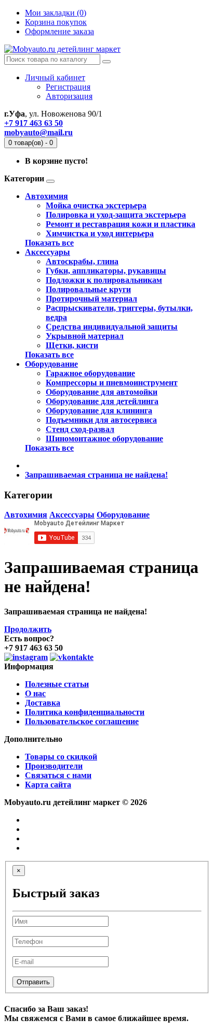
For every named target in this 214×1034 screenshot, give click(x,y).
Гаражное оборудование (90, 373)
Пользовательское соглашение (82, 721)
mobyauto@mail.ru (38, 132)
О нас (35, 693)
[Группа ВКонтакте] (71, 657)
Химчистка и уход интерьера (100, 233)
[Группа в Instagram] (26, 657)
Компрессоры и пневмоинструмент (112, 382)
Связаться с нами (58, 775)
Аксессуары (47, 252)
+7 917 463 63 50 (33, 123)
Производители (54, 766)
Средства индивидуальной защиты (112, 326)
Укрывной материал (85, 336)
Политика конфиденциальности (84, 712)
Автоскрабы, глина (82, 261)
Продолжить (27, 629)
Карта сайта (48, 784)
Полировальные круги (88, 289)
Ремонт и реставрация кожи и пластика (120, 224)
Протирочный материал (91, 298)
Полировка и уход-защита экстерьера (116, 214)
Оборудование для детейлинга (102, 401)
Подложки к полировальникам (104, 280)
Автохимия (46, 196)
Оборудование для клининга (99, 410)
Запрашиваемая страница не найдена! (96, 474)
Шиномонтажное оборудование (104, 438)
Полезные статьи (57, 684)
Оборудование (51, 364)
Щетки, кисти (72, 345)
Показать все (49, 242)
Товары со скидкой (61, 756)
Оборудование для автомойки (101, 391)
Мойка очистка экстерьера (96, 205)
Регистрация (68, 86)
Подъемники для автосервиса (101, 419)
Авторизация (69, 96)
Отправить (33, 982)
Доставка (42, 702)
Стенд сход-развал (80, 429)
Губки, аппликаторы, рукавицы (106, 270)
